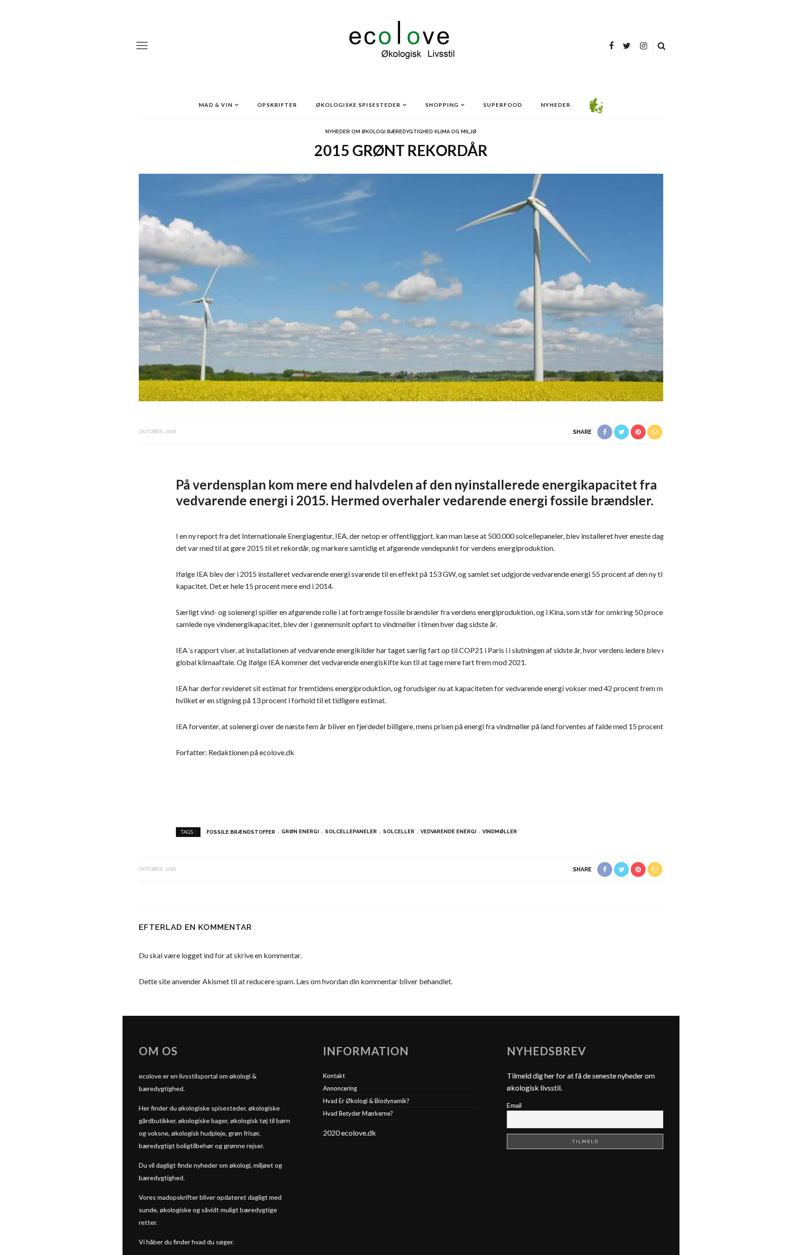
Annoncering (340, 1088)
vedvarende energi (448, 832)
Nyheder (555, 104)
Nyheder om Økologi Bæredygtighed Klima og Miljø (401, 132)
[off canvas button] (142, 45)
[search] (661, 45)
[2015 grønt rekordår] (401, 286)
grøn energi (300, 832)
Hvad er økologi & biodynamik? (366, 1101)
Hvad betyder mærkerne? (358, 1113)
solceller (398, 832)
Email (514, 1105)
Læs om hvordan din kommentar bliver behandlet (373, 981)
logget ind (197, 955)
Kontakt (334, 1075)
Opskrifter (277, 104)
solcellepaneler (351, 832)
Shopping (442, 104)
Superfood (502, 104)
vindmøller (499, 832)
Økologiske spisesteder (358, 104)
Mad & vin (216, 104)
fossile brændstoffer (241, 832)
